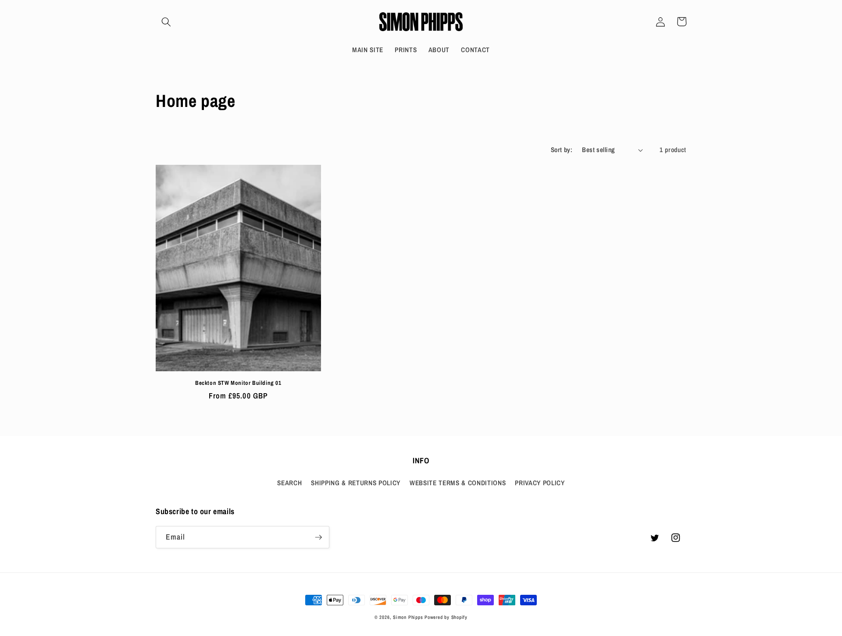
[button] (166, 21)
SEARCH (289, 482)
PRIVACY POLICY (539, 482)
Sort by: (562, 149)
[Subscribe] (318, 537)
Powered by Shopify (446, 617)
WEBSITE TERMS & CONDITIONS (458, 482)
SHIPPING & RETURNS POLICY (355, 482)
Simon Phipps (408, 617)
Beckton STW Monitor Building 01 (238, 383)
